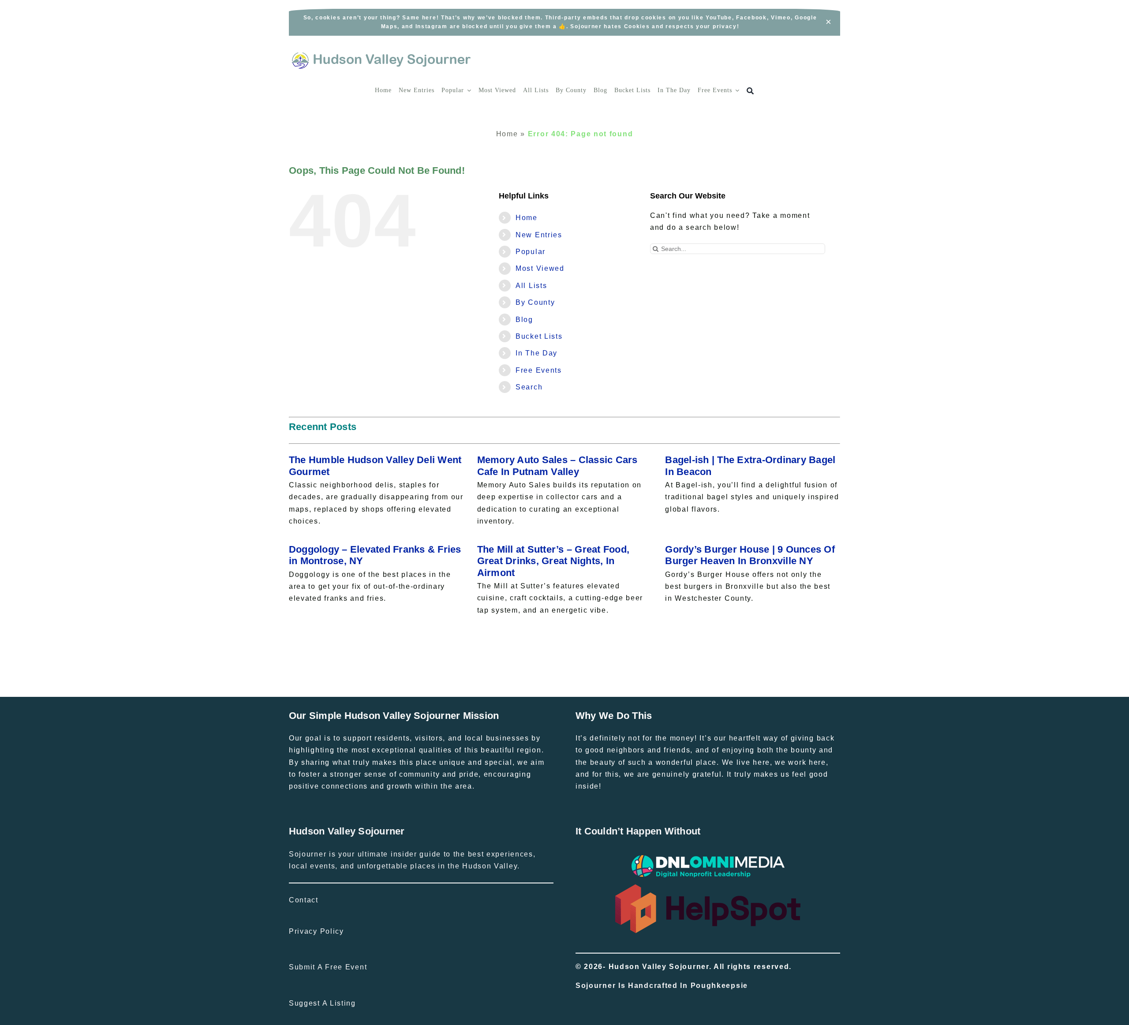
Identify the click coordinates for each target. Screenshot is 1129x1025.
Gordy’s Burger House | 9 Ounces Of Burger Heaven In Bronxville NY (750, 555)
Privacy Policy (316, 931)
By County (535, 302)
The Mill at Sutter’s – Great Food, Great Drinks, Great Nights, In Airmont (553, 561)
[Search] (750, 91)
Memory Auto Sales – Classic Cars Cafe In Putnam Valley (557, 465)
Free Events (539, 370)
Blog (524, 319)
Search (529, 387)
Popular (531, 251)
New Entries (539, 235)
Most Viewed (540, 268)
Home (507, 134)
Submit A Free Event (328, 967)
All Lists (531, 285)
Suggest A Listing (322, 1003)
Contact (303, 900)
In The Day (536, 353)
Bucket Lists (539, 336)
